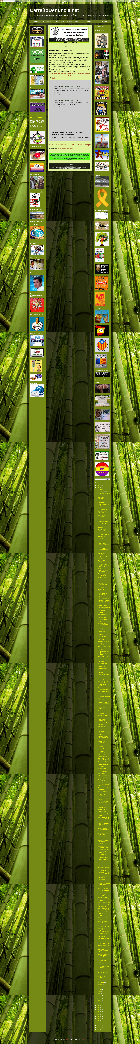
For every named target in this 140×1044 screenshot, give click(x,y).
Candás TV (78, 21)
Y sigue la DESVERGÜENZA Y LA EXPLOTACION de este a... (103, 585)
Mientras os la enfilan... (101, 553)
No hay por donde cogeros (102, 976)
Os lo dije (100, 612)
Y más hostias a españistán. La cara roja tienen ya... (103, 545)
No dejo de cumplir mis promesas (104, 678)
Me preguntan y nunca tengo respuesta (104, 959)
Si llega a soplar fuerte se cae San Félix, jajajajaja (103, 624)
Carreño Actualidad (90, 21)
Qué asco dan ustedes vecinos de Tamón (104, 833)
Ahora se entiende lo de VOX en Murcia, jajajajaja (103, 704)
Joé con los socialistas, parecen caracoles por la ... (104, 784)
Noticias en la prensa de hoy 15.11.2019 (103, 873)
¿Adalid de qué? (102, 811)
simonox (67, 1039)
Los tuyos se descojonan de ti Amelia (103, 950)
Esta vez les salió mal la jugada (103, 912)
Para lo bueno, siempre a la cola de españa (104, 733)
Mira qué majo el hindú (104, 902)
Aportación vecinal (102, 538)
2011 (98, 1018)
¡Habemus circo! (102, 536)
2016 (98, 1007)
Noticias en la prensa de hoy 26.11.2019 (103, 597)
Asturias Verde (60, 21)
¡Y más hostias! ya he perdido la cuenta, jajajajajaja (103, 712)
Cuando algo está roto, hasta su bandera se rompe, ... (104, 602)
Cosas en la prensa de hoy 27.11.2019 (104, 574)
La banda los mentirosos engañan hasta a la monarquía (104, 750)
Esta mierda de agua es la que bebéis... (103, 891)
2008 (98, 1025)
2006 (98, 1029)
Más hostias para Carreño (102, 922)
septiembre (101, 982)
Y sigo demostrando (103, 541)
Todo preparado (102, 861)
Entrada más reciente (57, 145)
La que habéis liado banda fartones (103, 802)
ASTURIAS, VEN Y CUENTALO (103, 530)
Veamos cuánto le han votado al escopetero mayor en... (103, 968)
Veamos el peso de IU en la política (103, 905)
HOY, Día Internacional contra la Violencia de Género (104, 609)
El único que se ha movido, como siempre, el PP (102, 665)
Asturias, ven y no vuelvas (102, 707)
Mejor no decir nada (103, 888)
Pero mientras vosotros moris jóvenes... (102, 728)
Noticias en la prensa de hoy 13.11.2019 (103, 925)
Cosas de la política (103, 859)
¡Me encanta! (101, 527)
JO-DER (100, 915)
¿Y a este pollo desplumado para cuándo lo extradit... (103, 856)
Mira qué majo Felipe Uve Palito (103, 894)
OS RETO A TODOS (36, 117)
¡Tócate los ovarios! (103, 764)
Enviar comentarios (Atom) (65, 148)
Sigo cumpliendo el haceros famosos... (103, 657)
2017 (98, 1005)
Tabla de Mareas (47, 21)
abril (99, 993)
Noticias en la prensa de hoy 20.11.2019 (103, 759)
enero (99, 1000)
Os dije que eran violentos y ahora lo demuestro (103, 570)
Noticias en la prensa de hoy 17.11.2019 (103, 818)
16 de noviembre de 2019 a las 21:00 (71, 100)
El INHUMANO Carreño (101, 590)
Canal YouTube (103, 21)
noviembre (101, 491)
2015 (98, 1009)
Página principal (35, 21)
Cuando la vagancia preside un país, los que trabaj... (103, 935)
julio (99, 987)
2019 (98, 487)
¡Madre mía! (101, 821)
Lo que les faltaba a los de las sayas (103, 524)
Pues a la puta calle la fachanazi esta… (103, 675)
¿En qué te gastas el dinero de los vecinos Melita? (103, 955)
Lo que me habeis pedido (102, 723)
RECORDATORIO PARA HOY (102, 512)
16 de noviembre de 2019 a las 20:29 (71, 86)
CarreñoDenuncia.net (54, 10)
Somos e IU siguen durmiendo (103, 841)
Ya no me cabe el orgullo (102, 620)
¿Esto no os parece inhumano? (103, 501)
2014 (98, 1012)
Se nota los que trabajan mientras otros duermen (103, 770)
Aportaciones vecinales (101, 742)
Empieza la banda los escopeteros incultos (104, 946)
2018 (98, 1003)
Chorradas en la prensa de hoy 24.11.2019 (102, 638)
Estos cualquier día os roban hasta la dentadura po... (103, 869)
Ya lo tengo (101, 766)
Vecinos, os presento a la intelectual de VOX (104, 885)
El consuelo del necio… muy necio (103, 942)
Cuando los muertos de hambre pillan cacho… (103, 738)
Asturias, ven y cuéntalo (101, 561)
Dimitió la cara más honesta (103, 498)
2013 (98, 1014)
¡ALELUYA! (101, 581)
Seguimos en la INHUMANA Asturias (103, 688)
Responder (57, 95)
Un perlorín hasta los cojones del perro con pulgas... (103, 653)
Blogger (83, 1039)
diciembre (100, 489)
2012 (98, 1016)
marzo (100, 995)
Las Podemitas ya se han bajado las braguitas (103, 516)
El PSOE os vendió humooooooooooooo (103, 829)
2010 (98, 1020)
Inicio (72, 145)
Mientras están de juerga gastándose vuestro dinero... (103, 633)
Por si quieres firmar (103, 762)
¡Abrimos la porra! (102, 668)
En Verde (69, 21)
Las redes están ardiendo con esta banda (103, 550)
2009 (98, 1023)
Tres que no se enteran (102, 837)
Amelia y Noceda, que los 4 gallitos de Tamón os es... (103, 825)
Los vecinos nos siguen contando (103, 520)
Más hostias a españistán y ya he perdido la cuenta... (103, 930)
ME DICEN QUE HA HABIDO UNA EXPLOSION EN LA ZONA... (103, 683)
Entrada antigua (84, 145)
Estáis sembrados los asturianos (103, 788)
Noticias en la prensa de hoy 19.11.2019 (103, 776)
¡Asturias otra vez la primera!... (103, 578)
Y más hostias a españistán (102, 720)
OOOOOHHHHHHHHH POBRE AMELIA (104, 508)
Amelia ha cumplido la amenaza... (103, 660)
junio (99, 989)
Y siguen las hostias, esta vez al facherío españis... (103, 899)
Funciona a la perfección (101, 880)
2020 (98, 485)
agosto (100, 984)
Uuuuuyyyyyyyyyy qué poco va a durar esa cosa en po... (103, 565)
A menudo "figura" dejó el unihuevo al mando (104, 648)
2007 (98, 1027)
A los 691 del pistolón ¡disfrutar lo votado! (103, 973)
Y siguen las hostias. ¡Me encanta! (103, 716)
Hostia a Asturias (102, 805)
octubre (100, 980)
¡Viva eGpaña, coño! (103, 773)
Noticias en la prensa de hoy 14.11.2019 (103, 909)
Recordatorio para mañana (102, 628)
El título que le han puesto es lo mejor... (104, 846)
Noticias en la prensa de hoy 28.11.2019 (103, 533)
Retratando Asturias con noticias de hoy (103, 755)
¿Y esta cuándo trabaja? (102, 745)
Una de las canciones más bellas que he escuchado (103, 851)
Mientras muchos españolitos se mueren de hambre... (102, 793)
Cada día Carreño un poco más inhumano (104, 695)
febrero (100, 998)
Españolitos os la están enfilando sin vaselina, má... (103, 616)
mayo (99, 991)
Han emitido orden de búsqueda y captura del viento (103, 643)
